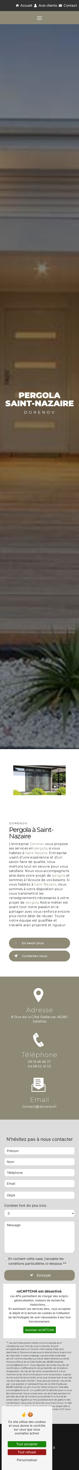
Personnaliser (27, 1460)
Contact (70, 5)
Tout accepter (27, 1444)
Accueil (26, 5)
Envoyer (44, 1275)
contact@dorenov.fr (39, 1107)
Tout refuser (27, 1452)
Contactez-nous (34, 956)
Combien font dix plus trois (25, 1205)
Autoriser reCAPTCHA (39, 1330)
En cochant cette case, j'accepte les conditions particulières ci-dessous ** (37, 1261)
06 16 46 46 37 (39, 1062)
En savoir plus (33, 943)
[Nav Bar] (39, 18)
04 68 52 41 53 (39, 1066)
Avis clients (48, 5)
